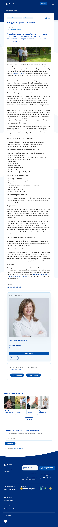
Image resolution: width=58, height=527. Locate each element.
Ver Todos (29, 419)
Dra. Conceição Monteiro (14, 29)
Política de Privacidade (8, 500)
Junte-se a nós (7, 471)
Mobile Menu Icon (53, 3)
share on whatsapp (17, 287)
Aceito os (15, 448)
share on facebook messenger (20, 287)
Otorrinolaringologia (15, 345)
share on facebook (8, 287)
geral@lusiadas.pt (33, 477)
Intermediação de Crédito (9, 508)
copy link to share (14, 287)
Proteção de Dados (8, 505)
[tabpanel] (9, 405)
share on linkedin (11, 287)
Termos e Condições (8, 497)
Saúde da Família (28, 18)
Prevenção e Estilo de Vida (14, 18)
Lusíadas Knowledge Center (9, 469)
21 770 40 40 (32, 474)
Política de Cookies (8, 503)
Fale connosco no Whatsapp (48, 468)
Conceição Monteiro (19, 73)
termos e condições (17, 448)
